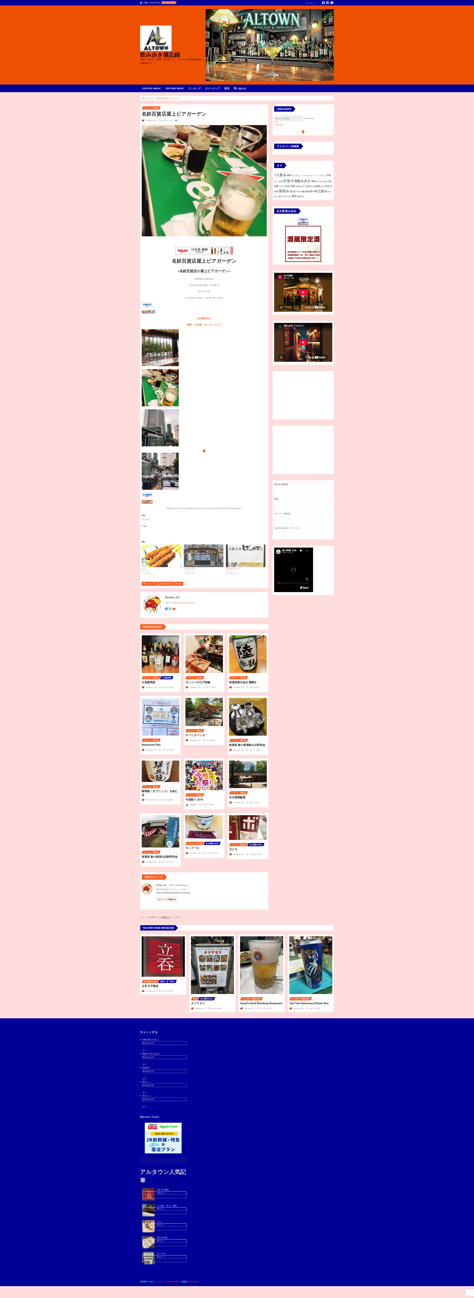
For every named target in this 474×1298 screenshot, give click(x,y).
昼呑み (284, 191)
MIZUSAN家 (162, 1237)
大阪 (292, 186)
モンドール (192, 847)
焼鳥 (307, 191)
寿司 (311, 186)
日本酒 (198, 324)
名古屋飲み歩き (204, 318)
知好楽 (145, 1067)
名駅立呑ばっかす (233, 568)
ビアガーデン (151, 583)
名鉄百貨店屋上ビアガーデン (168, 98)
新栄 (327, 186)
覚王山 (276, 196)
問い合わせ (240, 88)
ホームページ (147, 98)
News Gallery (173, 1281)
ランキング (194, 88)
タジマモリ (198, 1003)
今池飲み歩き (301, 180)
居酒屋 (317, 186)
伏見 (317, 181)
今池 (286, 180)
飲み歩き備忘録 (160, 54)
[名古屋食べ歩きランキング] (303, 223)
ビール (208, 324)
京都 (280, 181)
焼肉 (299, 192)
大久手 (281, 186)
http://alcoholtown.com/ (183, 602)
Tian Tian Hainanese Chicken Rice (309, 1003)
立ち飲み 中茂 (189, 568)
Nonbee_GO (151, 120)
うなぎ (294, 175)
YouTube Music (174, 88)
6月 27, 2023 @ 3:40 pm (178, 885)
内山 (325, 181)
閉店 (227, 88)
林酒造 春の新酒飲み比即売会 (247, 744)
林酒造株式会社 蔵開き (243, 682)
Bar (289, 175)
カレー (300, 176)
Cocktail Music (151, 88)
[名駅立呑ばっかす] (246, 555)
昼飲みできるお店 (150, 1053)
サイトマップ (212, 88)
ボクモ (233, 849)
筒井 (329, 192)
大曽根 (286, 186)
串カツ (276, 181)
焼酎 (189, 324)
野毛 (286, 196)
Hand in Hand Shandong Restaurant (261, 1003)
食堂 (299, 196)
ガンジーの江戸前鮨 (197, 682)
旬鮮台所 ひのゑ (149, 1039)
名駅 (179, 583)
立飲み (323, 191)
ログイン (166, 917)
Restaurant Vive (151, 744)
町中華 (313, 191)
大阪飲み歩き (300, 186)
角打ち (281, 196)
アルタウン (160, 1281)
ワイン (218, 324)
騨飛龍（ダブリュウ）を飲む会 (160, 792)
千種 (329, 181)
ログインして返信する (167, 899)
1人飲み (280, 174)
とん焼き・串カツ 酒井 (167, 1205)
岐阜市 (323, 186)
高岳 (303, 196)
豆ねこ (145, 1081)
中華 (328, 175)
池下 (295, 191)
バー (304, 175)
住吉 (321, 181)
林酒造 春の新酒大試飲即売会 (160, 856)
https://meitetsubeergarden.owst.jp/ (173, 892)
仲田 (313, 181)
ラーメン (316, 176)
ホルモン (310, 176)
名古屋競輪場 (237, 797)
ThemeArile (193, 1281)
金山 (289, 196)
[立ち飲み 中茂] (203, 555)
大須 (308, 186)
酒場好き (193, 804)
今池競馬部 (148, 682)
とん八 (160, 1221)
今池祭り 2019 (194, 799)
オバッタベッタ (195, 735)
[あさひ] (161, 555)
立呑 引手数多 (150, 985)
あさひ (144, 568)
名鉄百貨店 (167, 583)
